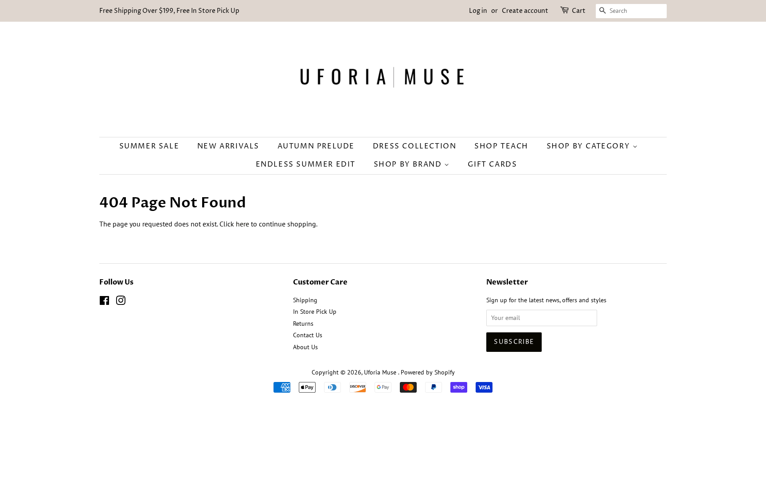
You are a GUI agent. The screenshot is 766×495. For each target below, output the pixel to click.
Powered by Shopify (428, 372)
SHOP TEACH (501, 146)
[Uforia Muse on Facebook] (104, 302)
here (242, 223)
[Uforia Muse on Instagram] (120, 302)
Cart (579, 11)
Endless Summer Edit (306, 164)
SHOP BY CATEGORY (590, 146)
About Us (305, 347)
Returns (303, 323)
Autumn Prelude (316, 146)
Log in (478, 11)
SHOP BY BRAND (409, 164)
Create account (525, 11)
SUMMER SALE (149, 146)
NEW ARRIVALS (228, 146)
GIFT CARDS (492, 164)
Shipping (305, 300)
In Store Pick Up (314, 312)
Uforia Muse (381, 372)
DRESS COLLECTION (415, 146)
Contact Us (307, 335)
